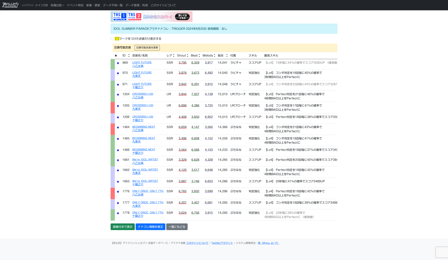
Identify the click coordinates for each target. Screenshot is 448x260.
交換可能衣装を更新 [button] (147, 47)
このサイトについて (163, 5)
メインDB (41, 5)
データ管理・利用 (136, 5)
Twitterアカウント (222, 243)
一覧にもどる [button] (177, 226)
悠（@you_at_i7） (268, 243)
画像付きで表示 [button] (122, 226)
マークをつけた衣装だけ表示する (138, 38)
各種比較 (56, 5)
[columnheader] (126, 55)
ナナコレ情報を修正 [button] (150, 226)
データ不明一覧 (113, 5)
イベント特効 (75, 5)
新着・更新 (93, 5)
